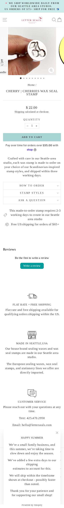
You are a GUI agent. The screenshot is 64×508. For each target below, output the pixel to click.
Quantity (31, 119)
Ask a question (32, 200)
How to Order (32, 185)
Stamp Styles (32, 193)
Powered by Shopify (32, 505)
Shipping (19, 111)
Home (31, 84)
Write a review (32, 265)
